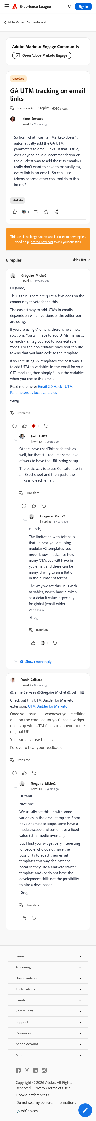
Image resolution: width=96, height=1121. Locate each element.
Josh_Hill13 (39, 436)
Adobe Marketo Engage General (26, 22)
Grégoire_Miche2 (33, 275)
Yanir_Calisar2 (31, 679)
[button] (26, 108)
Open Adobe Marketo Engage (44, 55)
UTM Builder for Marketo (47, 706)
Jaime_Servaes (32, 118)
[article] (48, 351)
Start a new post (42, 242)
